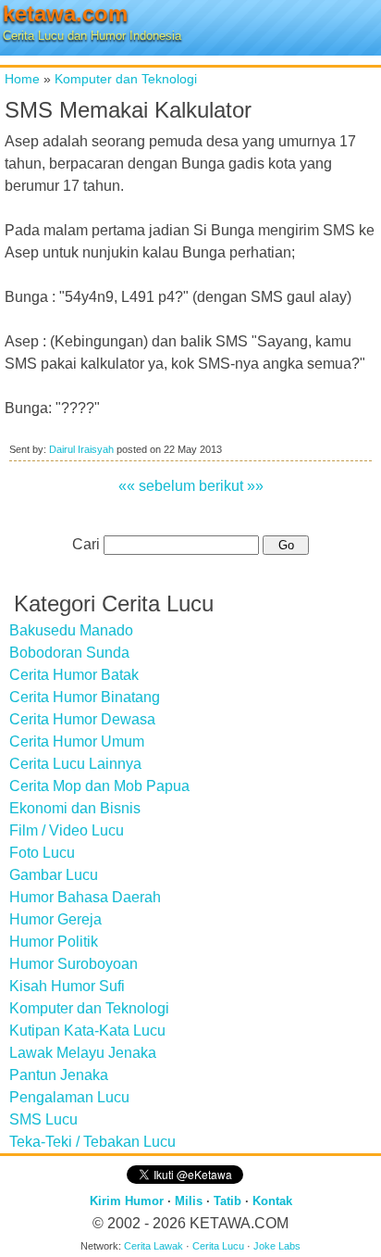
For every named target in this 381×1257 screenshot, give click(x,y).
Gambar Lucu (53, 875)
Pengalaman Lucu (69, 1097)
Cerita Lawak (153, 1245)
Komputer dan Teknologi (126, 78)
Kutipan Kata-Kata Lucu (87, 1030)
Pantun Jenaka (58, 1075)
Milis (189, 1201)
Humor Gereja (55, 919)
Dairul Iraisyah (81, 449)
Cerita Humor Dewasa (82, 719)
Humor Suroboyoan (73, 964)
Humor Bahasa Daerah (85, 897)
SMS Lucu (43, 1119)
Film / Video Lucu (66, 830)
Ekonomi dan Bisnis (75, 808)
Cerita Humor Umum (76, 741)
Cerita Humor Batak (74, 675)
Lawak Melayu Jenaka (82, 1053)
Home (22, 78)
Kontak (272, 1201)
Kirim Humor (127, 1201)
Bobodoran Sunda (69, 652)
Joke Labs (277, 1245)
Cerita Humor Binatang (84, 697)
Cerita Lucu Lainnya (75, 764)
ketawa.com (65, 13)
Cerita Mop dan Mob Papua (99, 786)
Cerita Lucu (218, 1245)
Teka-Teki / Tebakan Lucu (92, 1142)
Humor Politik (53, 941)
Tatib (227, 1201)
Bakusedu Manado (71, 630)
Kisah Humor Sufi (67, 986)
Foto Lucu (42, 853)
